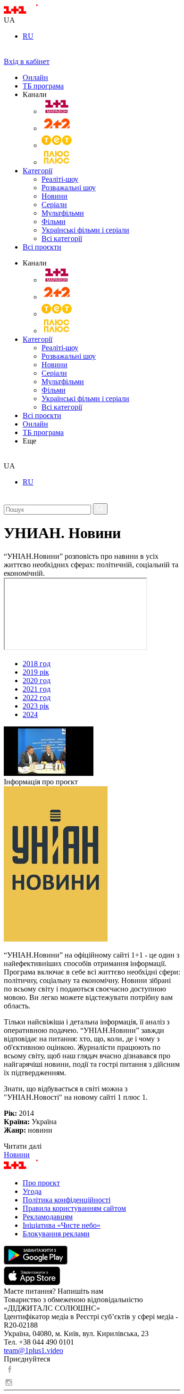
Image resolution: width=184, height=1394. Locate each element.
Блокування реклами (56, 1234)
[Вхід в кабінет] (7, 53)
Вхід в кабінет (27, 61)
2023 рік (36, 706)
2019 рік (36, 672)
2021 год (36, 689)
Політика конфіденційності (66, 1200)
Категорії (37, 171)
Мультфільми (63, 213)
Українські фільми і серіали (85, 230)
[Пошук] (100, 509)
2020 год (36, 681)
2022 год (36, 697)
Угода (32, 1191)
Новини (54, 196)
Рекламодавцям (48, 1217)
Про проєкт (41, 1183)
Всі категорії (62, 238)
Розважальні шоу (69, 188)
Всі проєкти (42, 247)
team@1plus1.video (33, 1350)
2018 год (36, 664)
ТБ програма (43, 86)
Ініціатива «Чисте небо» (61, 1225)
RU (28, 36)
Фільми (54, 222)
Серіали (54, 205)
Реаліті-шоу (60, 179)
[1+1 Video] (33, 12)
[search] (7, 457)
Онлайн (35, 77)
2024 (30, 714)
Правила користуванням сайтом (74, 1208)
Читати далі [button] (23, 1146)
